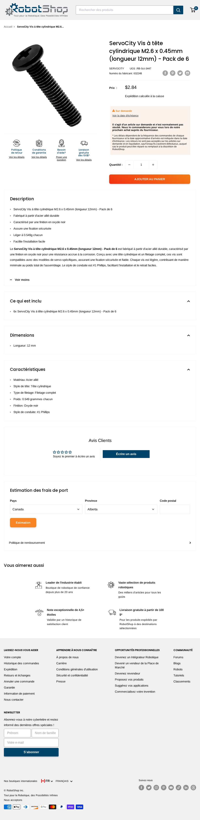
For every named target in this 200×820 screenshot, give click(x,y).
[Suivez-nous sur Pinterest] (163, 787)
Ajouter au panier (149, 179)
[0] (192, 10)
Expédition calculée (137, 96)
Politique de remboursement (27, 542)
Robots (178, 669)
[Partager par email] (187, 73)
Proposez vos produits (129, 679)
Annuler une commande (19, 681)
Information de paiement (19, 693)
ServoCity (116, 68)
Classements (181, 681)
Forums (178, 657)
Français (63, 781)
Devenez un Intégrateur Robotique (136, 657)
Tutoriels (178, 675)
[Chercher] (178, 10)
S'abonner (31, 752)
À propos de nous (67, 657)
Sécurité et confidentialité (72, 675)
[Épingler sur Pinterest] (172, 73)
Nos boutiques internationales (20, 781)
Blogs (177, 663)
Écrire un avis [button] (126, 454)
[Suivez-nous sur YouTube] (171, 787)
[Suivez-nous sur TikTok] (178, 787)
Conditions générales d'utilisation (77, 669)
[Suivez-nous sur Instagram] (156, 787)
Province (91, 500)
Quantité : (116, 164)
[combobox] (124, 9)
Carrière (61, 663)
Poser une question (61, 158)
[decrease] (129, 165)
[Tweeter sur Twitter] (180, 73)
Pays (13, 500)
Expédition (10, 669)
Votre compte (12, 657)
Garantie (9, 687)
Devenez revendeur (127, 673)
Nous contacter (13, 699)
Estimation (23, 522)
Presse (60, 681)
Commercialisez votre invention (135, 691)
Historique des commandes (21, 663)
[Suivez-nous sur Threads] (193, 787)
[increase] (153, 165)
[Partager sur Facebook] (165, 73)
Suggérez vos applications (131, 685)
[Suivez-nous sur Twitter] (149, 787)
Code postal (168, 500)
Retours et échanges (17, 675)
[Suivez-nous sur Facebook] (141, 787)
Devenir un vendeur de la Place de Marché (137, 665)
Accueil (8, 26)
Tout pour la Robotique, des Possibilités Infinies (31, 795)
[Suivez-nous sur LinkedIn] (186, 787)
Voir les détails (16, 157)
